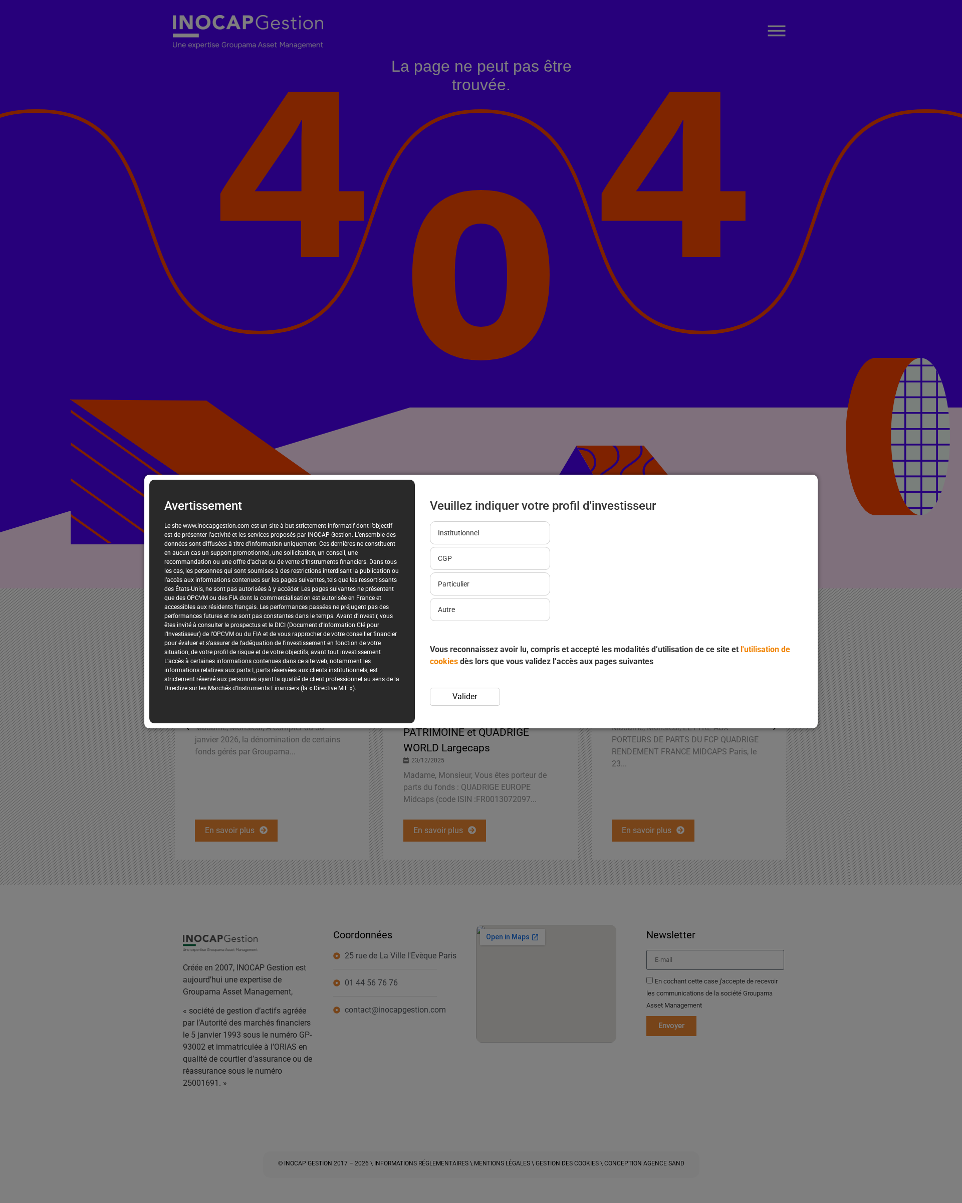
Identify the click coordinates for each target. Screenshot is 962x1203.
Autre (446, 610)
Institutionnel (458, 533)
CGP (445, 558)
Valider (464, 696)
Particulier (453, 584)
